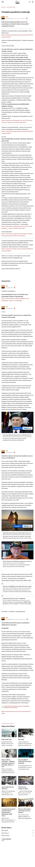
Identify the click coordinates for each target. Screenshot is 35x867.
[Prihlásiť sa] (32, 2)
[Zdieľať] (27, 18)
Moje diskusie (17, 833)
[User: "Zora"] (3, 17)
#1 (26, 18)
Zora (7, 16)
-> (14, 287)
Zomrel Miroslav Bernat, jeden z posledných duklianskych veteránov (16, 706)
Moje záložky (17, 830)
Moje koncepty (17, 835)
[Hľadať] (29, 2)
